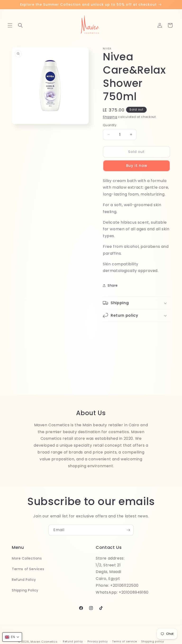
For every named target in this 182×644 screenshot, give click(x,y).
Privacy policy (97, 641)
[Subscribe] (128, 530)
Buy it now (136, 165)
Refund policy (73, 641)
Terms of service (124, 641)
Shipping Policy (25, 590)
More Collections (27, 558)
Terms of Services (28, 569)
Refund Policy (24, 579)
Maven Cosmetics (44, 642)
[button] (10, 25)
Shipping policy (152, 641)
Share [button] (113, 285)
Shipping (110, 117)
